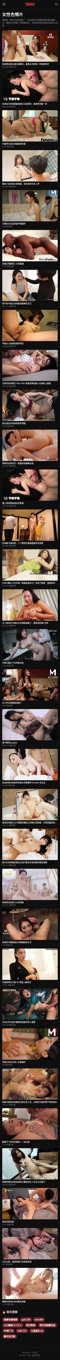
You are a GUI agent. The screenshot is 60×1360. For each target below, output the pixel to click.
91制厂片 (8, 1330)
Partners (26, 1352)
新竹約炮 (30, 1325)
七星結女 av (37, 1330)
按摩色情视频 (10, 1319)
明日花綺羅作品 (47, 1325)
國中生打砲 (9, 1336)
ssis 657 (39, 1319)
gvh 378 (26, 1319)
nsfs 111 (22, 1330)
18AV (30, 4)
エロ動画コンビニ (13, 1325)
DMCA (35, 1352)
